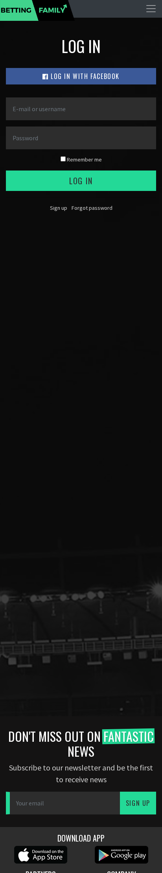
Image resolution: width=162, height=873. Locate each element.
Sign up (58, 207)
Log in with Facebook (84, 76)
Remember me (84, 159)
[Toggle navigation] (151, 9)
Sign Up (138, 803)
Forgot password (92, 207)
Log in (81, 181)
